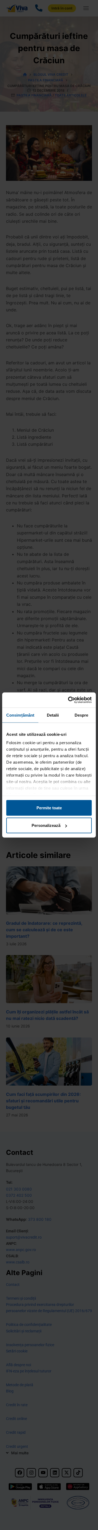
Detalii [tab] (53, 715)
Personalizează (46, 825)
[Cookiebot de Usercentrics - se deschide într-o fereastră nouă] (69, 700)
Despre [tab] (81, 715)
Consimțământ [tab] (20, 715)
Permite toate (49, 807)
